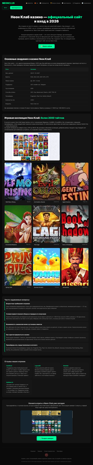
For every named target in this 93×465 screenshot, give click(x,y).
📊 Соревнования (86, 3)
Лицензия (33, 451)
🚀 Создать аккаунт (46, 438)
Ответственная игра (49, 451)
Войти (5, 7)
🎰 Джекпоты (29, 3)
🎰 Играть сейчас (46, 46)
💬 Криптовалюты (66, 3)
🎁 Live (36, 3)
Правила (40, 451)
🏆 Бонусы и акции (55, 3)
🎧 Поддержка (76, 3)
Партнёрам (59, 451)
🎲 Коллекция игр (44, 3)
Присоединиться (16, 7)
